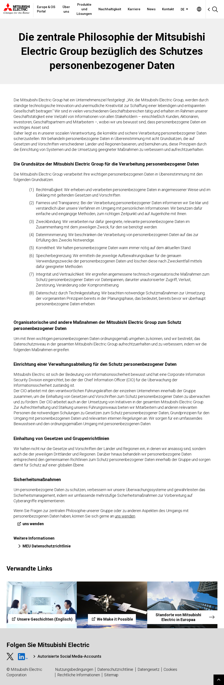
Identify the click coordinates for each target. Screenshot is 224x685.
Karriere (134, 9)
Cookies (170, 669)
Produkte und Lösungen (84, 9)
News (151, 9)
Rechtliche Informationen (78, 675)
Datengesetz (148, 669)
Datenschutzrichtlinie (115, 669)
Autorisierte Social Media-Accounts (69, 656)
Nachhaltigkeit (109, 9)
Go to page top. (219, 680)
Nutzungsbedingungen (74, 669)
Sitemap (111, 675)
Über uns (66, 9)
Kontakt (168, 9)
